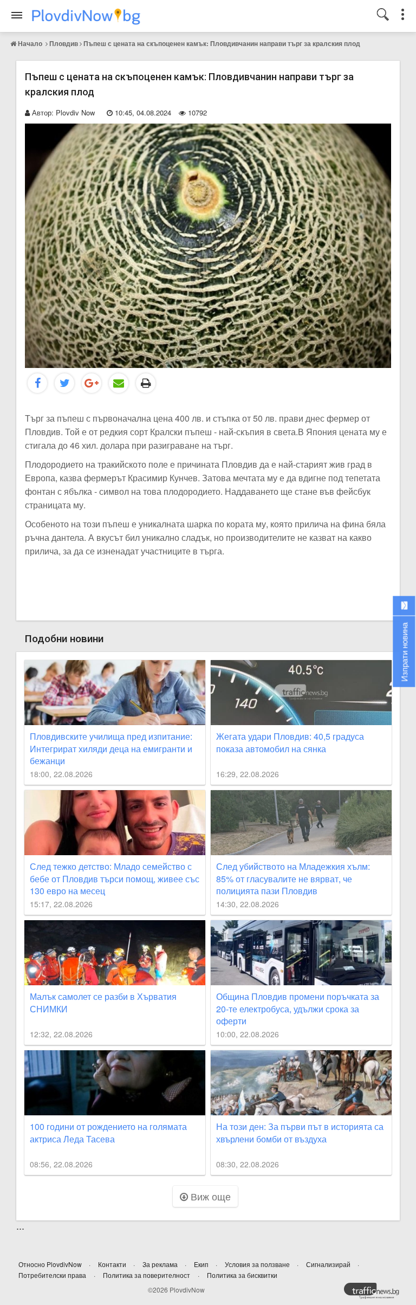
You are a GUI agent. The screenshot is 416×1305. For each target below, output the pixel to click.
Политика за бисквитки (242, 1275)
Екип (202, 1264)
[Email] (118, 383)
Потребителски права (52, 1275)
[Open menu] (17, 15)
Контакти (113, 1264)
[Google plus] (91, 383)
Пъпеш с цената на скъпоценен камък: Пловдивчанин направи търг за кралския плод (221, 43)
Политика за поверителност (146, 1275)
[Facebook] (37, 383)
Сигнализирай (329, 1264)
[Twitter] (64, 383)
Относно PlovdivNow (50, 1264)
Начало (30, 43)
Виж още (209, 1196)
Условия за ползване (258, 1264)
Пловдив (63, 43)
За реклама (160, 1264)
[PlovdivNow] (376, 1293)
